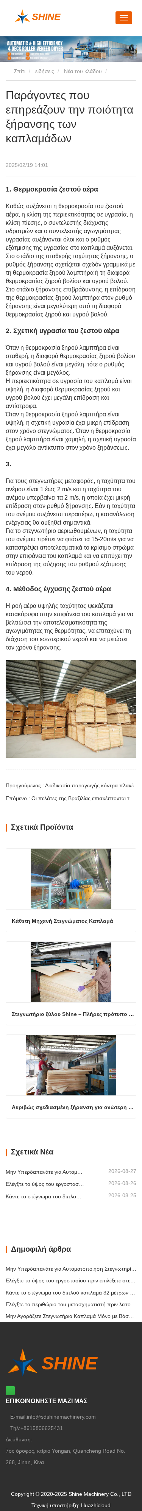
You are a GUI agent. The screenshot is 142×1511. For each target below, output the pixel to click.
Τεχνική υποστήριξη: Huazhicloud (71, 1505)
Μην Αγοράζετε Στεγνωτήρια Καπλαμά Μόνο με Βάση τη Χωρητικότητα (71, 1316)
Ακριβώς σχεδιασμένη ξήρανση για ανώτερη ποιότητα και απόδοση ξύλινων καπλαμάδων (74, 1107)
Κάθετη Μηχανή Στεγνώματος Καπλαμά (62, 921)
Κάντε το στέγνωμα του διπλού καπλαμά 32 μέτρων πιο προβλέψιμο (45, 1196)
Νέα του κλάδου (83, 71)
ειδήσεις (44, 71)
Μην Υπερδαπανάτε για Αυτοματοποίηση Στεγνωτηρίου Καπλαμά (45, 1172)
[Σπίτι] (59, 16)
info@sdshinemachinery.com (61, 1417)
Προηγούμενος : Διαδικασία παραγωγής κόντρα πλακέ (70, 785)
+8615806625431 (41, 1428)
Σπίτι (18, 71)
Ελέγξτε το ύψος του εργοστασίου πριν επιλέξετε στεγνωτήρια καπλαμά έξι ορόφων (45, 1184)
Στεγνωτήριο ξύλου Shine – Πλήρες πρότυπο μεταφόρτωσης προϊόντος (74, 1014)
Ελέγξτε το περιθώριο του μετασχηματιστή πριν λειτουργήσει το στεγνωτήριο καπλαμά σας (71, 1304)
